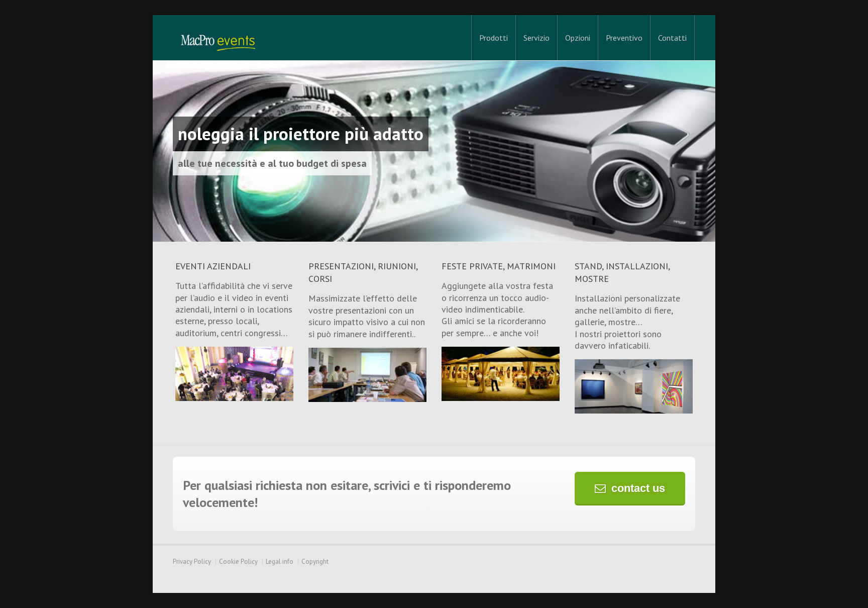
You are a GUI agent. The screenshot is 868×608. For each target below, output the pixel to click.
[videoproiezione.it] (218, 37)
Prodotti (493, 38)
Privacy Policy (192, 561)
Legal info (279, 561)
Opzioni (577, 38)
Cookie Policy (238, 561)
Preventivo (624, 38)
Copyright (315, 561)
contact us (638, 488)
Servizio (536, 38)
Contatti (672, 38)
